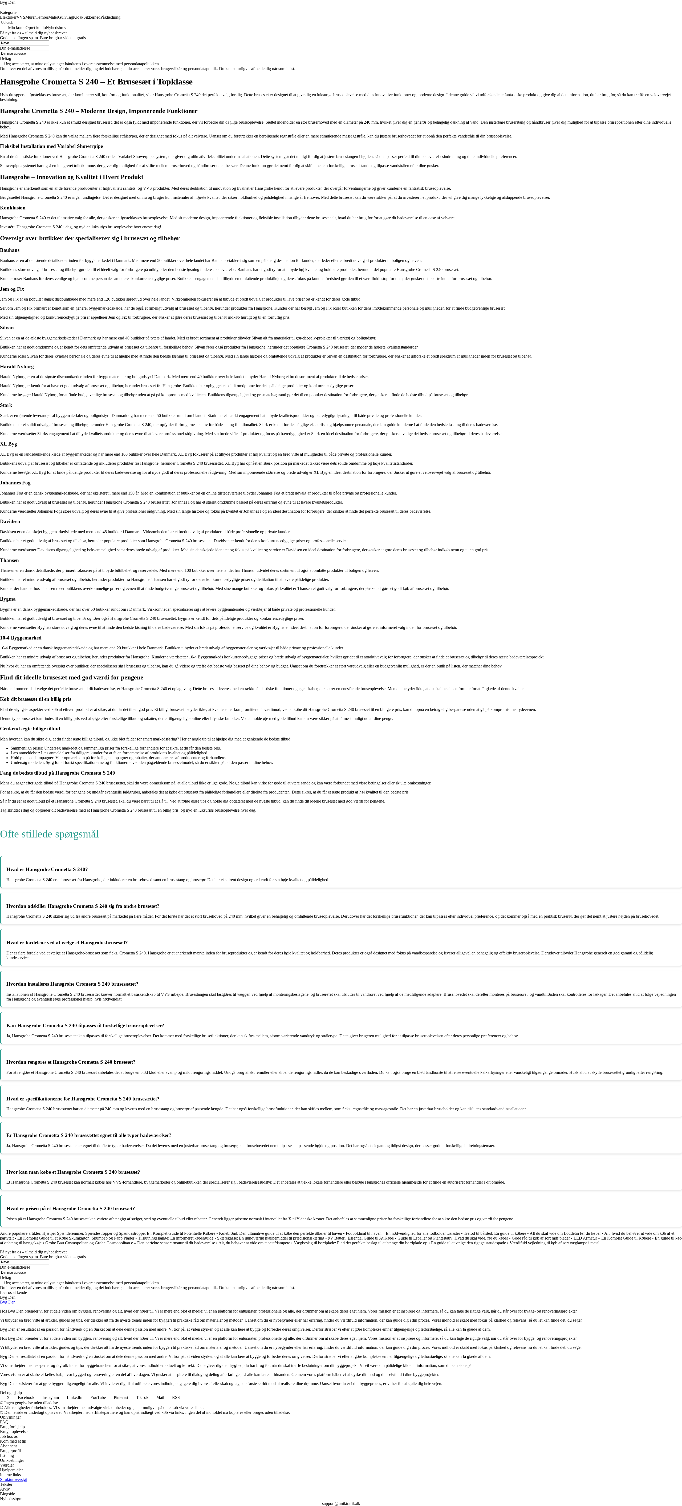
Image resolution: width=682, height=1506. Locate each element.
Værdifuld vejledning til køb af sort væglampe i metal (554, 1243)
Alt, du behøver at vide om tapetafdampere (254, 1243)
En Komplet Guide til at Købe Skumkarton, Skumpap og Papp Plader (75, 1238)
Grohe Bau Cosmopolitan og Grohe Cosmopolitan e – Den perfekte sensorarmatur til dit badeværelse (130, 1243)
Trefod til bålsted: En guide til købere (495, 1233)
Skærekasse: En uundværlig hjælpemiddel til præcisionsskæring (270, 1238)
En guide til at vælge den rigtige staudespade (468, 1243)
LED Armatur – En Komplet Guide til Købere (612, 1238)
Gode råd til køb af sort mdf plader (541, 1238)
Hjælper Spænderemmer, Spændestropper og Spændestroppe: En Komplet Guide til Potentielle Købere (128, 1233)
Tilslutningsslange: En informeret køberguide (175, 1238)
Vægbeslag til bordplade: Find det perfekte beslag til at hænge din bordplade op (360, 1243)
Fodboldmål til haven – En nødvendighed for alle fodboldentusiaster (403, 1233)
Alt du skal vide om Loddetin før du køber (565, 1233)
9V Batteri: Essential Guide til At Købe (361, 1238)
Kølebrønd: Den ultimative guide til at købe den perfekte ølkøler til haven (280, 1233)
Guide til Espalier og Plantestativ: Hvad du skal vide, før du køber (452, 1238)
